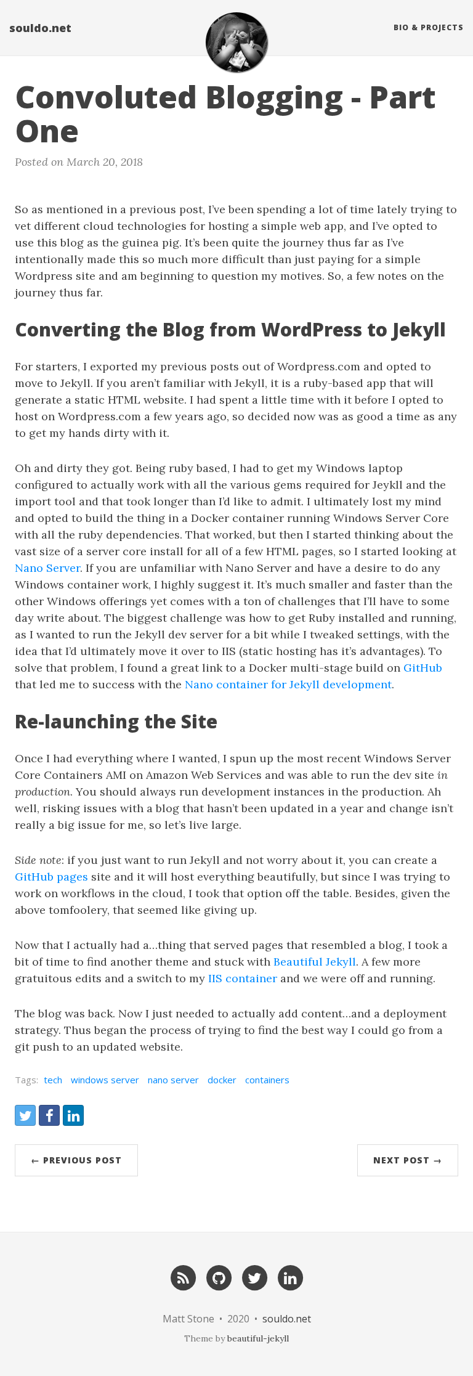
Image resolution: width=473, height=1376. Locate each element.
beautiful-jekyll (258, 1338)
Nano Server (47, 568)
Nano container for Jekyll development (288, 684)
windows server (105, 1079)
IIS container (242, 978)
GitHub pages (51, 876)
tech (53, 1079)
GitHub (422, 668)
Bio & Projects (429, 27)
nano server (173, 1079)
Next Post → (407, 1160)
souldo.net (40, 27)
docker (222, 1079)
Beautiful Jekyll (314, 962)
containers (267, 1079)
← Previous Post (76, 1160)
